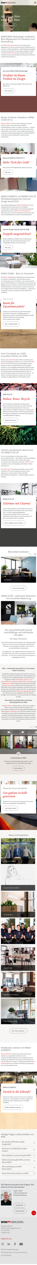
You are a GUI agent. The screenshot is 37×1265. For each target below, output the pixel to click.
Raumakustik (13, 681)
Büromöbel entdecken (8, 25)
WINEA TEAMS (7, 277)
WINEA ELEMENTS (22, 205)
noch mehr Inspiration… (19, 1031)
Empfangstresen (6, 683)
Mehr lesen (8, 172)
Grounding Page (6, 1255)
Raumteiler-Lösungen (26, 681)
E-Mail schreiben (19, 1211)
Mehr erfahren (9, 90)
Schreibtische (19, 679)
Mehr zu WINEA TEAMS (11, 324)
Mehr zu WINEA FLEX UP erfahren (14, 523)
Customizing (10, 685)
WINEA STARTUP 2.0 (6, 123)
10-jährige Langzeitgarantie (24, 691)
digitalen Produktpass (11, 711)
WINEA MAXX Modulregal (10, 45)
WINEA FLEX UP (29, 462)
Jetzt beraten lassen (10, 808)
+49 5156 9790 (19, 1205)
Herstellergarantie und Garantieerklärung (14, 1252)
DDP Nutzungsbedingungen (10, 1249)
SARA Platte (12, 360)
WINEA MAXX (10, 53)
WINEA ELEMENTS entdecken (13, 1107)
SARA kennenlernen (10, 420)
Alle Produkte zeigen (18, 588)
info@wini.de (5, 1233)
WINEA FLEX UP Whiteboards (22, 211)
